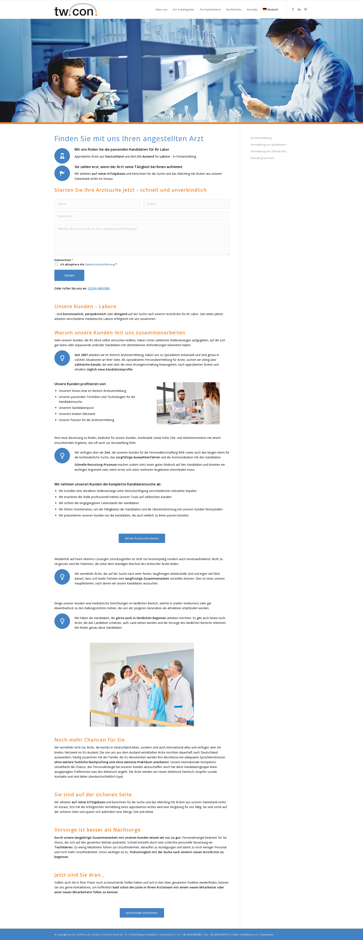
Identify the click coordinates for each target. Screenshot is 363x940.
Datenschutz (63, 260)
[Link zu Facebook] (293, 9)
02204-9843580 (98, 288)
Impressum (266, 934)
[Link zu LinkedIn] (299, 9)
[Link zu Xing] (305, 9)
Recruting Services (262, 158)
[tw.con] (75, 9)
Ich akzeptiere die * (88, 264)
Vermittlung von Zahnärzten (268, 151)
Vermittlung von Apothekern (268, 144)
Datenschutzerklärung (100, 264)
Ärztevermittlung (261, 138)
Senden (69, 275)
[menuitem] (161, 9)
